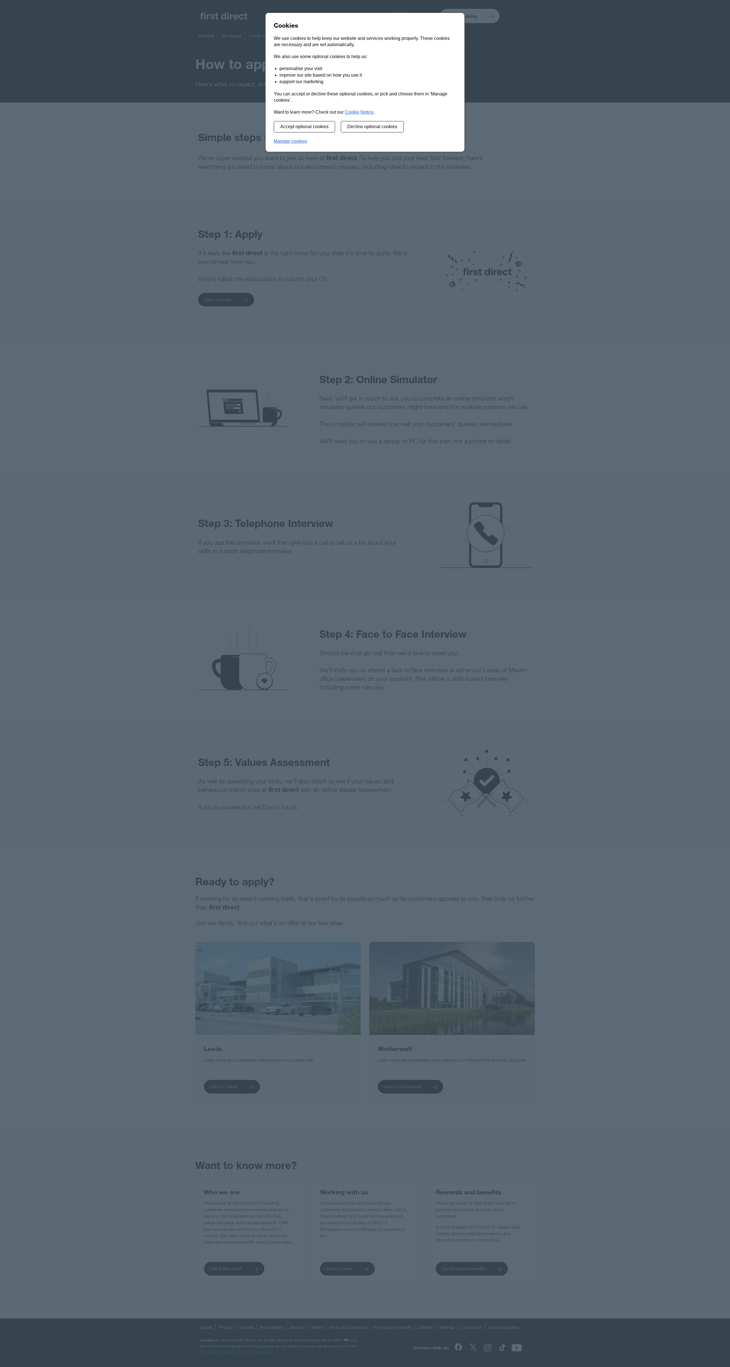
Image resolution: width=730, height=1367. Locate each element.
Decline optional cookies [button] (372, 126)
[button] (290, 141)
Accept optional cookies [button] (304, 126)
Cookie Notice (359, 112)
